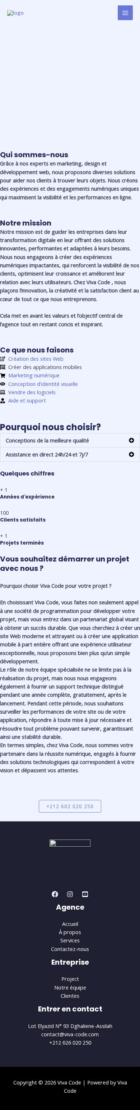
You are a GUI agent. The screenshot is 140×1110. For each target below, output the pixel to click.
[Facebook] (55, 894)
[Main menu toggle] (125, 13)
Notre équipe (70, 987)
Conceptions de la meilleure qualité (47, 440)
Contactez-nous (70, 948)
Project (70, 978)
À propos (70, 932)
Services (70, 940)
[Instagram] (70, 894)
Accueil (70, 923)
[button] (70, 440)
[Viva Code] (15, 13)
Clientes (70, 995)
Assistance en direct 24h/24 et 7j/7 (47, 454)
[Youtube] (85, 894)
